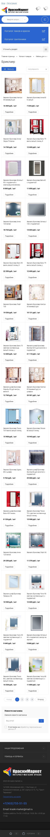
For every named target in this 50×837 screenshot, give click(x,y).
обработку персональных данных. (25, 728)
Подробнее (9, 112)
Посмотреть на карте (12, 797)
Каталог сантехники (15, 39)
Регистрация (12, 3)
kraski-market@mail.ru (21, 809)
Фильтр (10, 69)
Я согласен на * (25, 728)
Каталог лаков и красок (17, 31)
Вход (3, 3)
